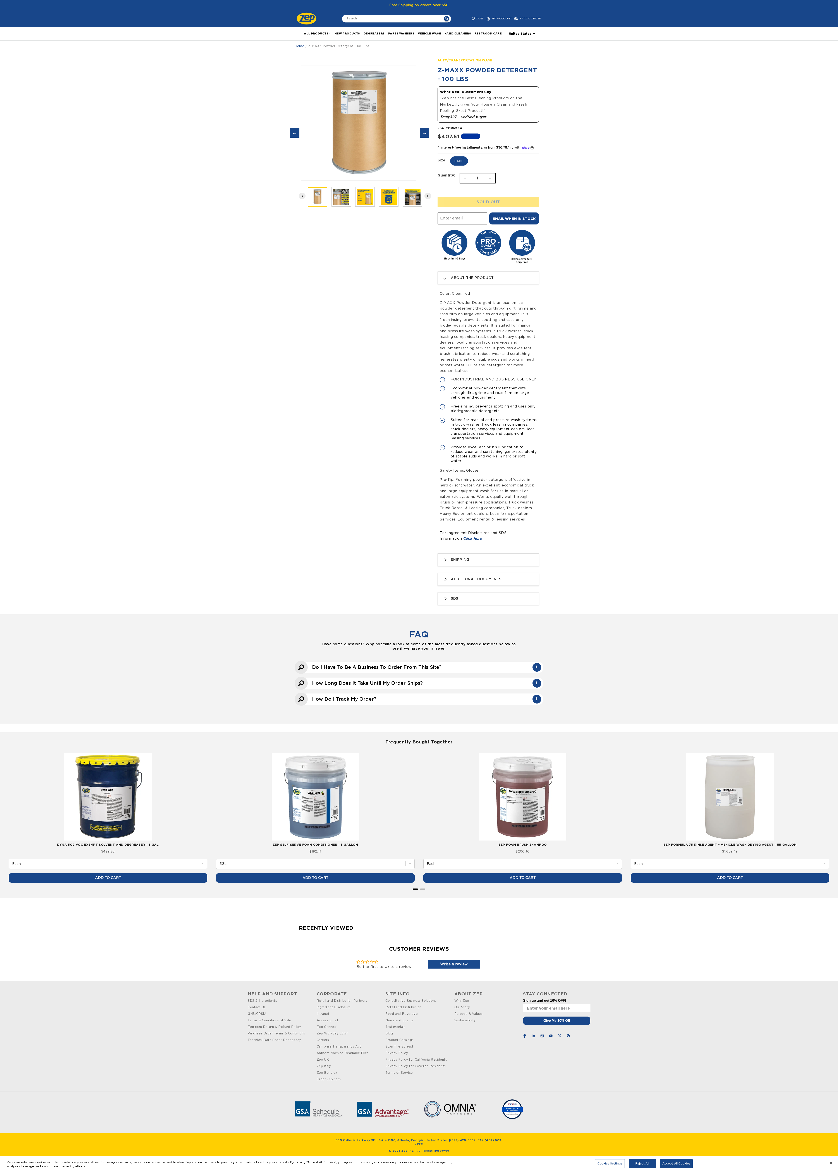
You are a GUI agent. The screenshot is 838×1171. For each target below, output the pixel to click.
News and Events (399, 1020)
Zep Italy (324, 1066)
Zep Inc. (408, 1150)
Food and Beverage (401, 1013)
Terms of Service (399, 1072)
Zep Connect (327, 1027)
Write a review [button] (454, 964)
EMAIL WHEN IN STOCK (514, 219)
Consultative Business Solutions (410, 1000)
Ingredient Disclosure (334, 1007)
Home (299, 46)
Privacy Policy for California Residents (416, 1059)
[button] (469, 18)
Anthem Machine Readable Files (343, 1053)
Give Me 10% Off (556, 1020)
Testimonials (395, 1027)
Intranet (323, 1013)
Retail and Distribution (403, 1007)
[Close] (831, 1163)
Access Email (327, 1020)
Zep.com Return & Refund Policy (274, 1027)
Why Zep (461, 1000)
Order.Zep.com (329, 1079)
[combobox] (396, 18)
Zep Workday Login (333, 1033)
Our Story (462, 1007)
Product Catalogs (399, 1040)
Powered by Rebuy (419, 894)
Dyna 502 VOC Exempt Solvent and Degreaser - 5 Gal (108, 844)
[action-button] (446, 19)
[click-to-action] (308, 18)
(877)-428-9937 (462, 1140)
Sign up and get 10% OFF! (544, 1000)
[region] (419, 1163)
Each (461, 162)
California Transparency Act (339, 1046)
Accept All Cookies (676, 1163)
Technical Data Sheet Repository (274, 1040)
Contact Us (257, 1007)
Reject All (642, 1163)
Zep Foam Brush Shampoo (522, 844)
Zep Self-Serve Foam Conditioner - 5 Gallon (315, 844)
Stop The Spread (399, 1046)
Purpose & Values (468, 1013)
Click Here (472, 538)
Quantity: (446, 175)
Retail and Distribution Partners (342, 1000)
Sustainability (465, 1020)
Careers (323, 1040)
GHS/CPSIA (257, 1013)
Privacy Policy (396, 1053)
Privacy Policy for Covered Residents (415, 1066)
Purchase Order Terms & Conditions (276, 1033)
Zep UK (323, 1059)
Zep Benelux (327, 1072)
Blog (389, 1033)
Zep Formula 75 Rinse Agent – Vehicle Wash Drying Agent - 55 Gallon (730, 844)
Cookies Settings (610, 1163)
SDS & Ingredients (262, 1000)
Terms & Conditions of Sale (269, 1020)
